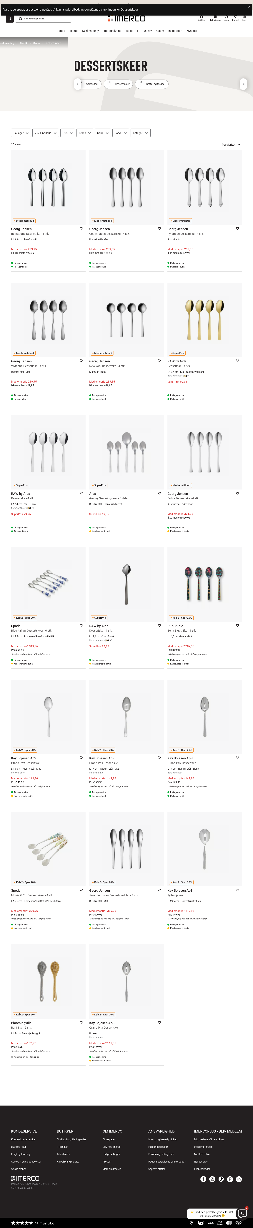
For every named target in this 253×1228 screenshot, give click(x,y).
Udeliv (148, 31)
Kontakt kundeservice (23, 1139)
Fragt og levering (20, 1154)
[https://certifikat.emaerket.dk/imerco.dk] (238, 1223)
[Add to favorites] (81, 228)
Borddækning (112, 31)
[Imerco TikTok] (221, 1179)
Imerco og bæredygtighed (162, 1139)
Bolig (129, 31)
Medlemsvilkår (202, 1154)
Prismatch (62, 1146)
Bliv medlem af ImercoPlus (209, 1139)
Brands (60, 31)
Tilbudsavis (63, 1154)
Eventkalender (202, 1169)
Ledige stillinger (111, 1154)
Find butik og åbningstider (71, 1139)
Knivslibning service (68, 1161)
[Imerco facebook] (203, 1179)
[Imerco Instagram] (212, 1179)
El (138, 31)
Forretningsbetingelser (161, 1154)
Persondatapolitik (158, 1146)
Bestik (23, 43)
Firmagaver (109, 1139)
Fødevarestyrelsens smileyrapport (167, 1161)
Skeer (36, 43)
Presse (106, 1161)
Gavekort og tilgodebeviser (26, 1161)
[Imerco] (88, 1178)
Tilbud (73, 31)
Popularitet (228, 144)
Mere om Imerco (112, 1169)
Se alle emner (18, 1169)
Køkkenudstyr (91, 31)
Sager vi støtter (156, 1169)
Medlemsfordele (203, 1146)
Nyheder (192, 31)
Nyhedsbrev (201, 1161)
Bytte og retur (18, 1146)
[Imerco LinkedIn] (239, 1179)
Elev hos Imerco (112, 1146)
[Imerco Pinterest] (230, 1179)
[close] (249, 7)
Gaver (160, 31)
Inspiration (175, 31)
